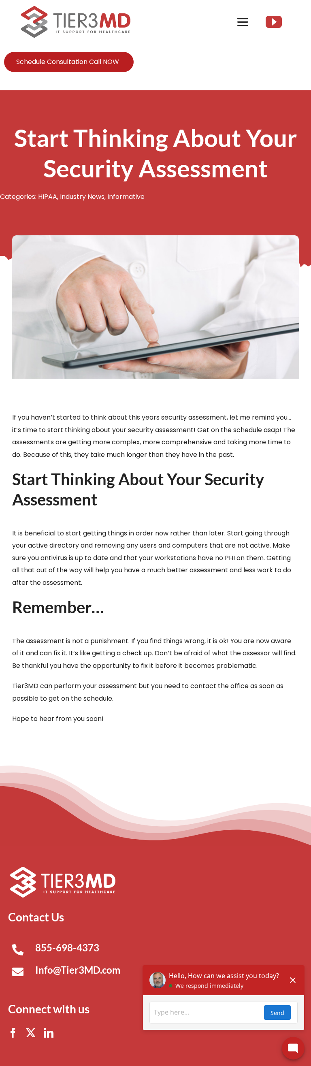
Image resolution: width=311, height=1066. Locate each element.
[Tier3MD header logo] (75, 9)
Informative (126, 196)
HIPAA (47, 196)
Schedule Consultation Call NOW (67, 61)
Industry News (82, 196)
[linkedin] (48, 1033)
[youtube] (274, 22)
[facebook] (13, 1033)
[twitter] (31, 1033)
